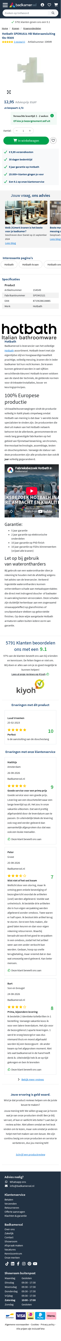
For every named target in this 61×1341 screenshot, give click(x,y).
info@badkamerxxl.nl (22, 1186)
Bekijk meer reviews (32, 1079)
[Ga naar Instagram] (23, 1263)
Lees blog (10, 243)
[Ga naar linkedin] (12, 1263)
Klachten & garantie (16, 1215)
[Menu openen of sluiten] (5, 4)
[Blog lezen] (26, 212)
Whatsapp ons (18, 1181)
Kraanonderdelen (32, 28)
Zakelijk (9, 1233)
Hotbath (9, 264)
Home (5, 28)
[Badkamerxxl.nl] (22, 4)
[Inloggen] (42, 5)
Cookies (35, 1324)
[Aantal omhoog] (29, 131)
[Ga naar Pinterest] (29, 1263)
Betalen (9, 1199)
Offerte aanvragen (15, 1211)
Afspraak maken (14, 1245)
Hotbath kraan (30, 264)
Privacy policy (48, 1324)
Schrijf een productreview (30, 1154)
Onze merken (12, 1257)
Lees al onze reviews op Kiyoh (28, 674)
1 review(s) (19, 41)
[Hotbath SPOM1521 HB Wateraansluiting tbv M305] (30, 70)
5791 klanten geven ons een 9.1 (32, 22)
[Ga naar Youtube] (35, 1263)
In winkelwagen (28, 140)
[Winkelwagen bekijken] (56, 5)
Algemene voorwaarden (17, 1324)
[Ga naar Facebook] (18, 1263)
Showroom (11, 1241)
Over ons (10, 1229)
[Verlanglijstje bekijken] (49, 5)
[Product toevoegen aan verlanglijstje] (53, 140)
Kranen (15, 28)
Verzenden (11, 1203)
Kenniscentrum (13, 1253)
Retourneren (12, 1207)
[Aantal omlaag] (16, 131)
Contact (9, 1237)
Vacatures (10, 1249)
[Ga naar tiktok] (7, 1263)
